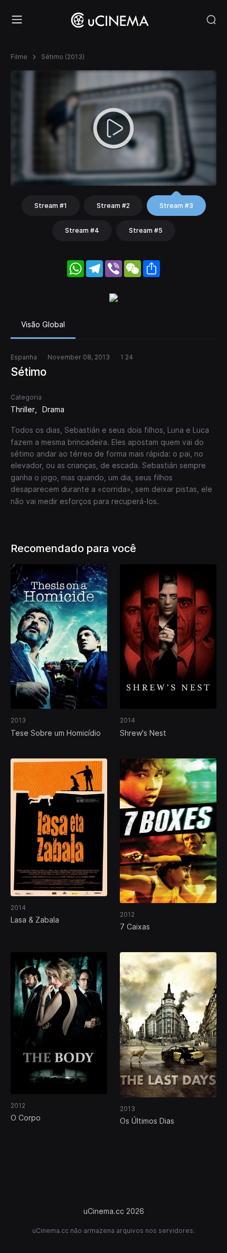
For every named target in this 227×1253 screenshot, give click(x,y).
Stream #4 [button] (82, 230)
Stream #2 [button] (113, 206)
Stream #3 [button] (176, 206)
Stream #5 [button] (146, 230)
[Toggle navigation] (17, 19)
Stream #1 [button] (50, 206)
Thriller (23, 409)
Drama (53, 409)
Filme (19, 57)
